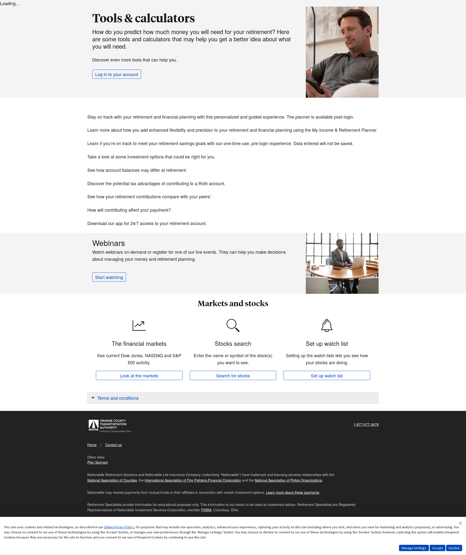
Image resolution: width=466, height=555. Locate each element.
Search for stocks (233, 375)
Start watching (109, 277)
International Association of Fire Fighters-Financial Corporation (193, 480)
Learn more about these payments (292, 492)
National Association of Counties (112, 480)
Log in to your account (116, 74)
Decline (454, 548)
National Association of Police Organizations (288, 480)
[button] (233, 397)
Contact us (113, 444)
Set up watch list (327, 375)
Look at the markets (139, 375)
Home (92, 444)
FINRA (206, 509)
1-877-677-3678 (366, 424)
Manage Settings (414, 548)
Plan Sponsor (97, 462)
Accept (437, 548)
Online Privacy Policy (119, 527)
